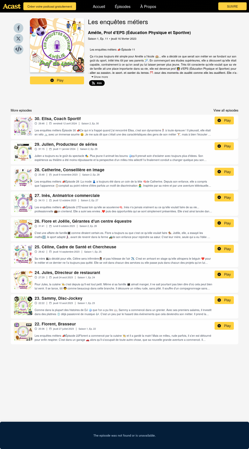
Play (60, 80)
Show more (101, 76)
